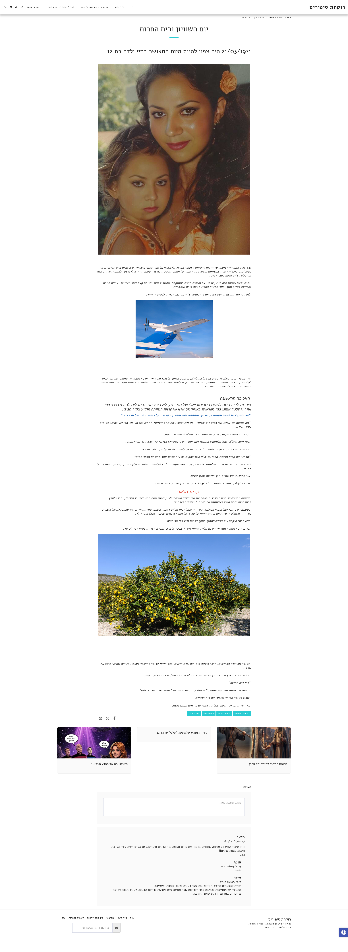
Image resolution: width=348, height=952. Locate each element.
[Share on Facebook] (114, 718)
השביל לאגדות (275, 17)
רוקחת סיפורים (242, 713)
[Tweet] (107, 718)
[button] (21, 7)
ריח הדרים (209, 713)
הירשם (65, 928)
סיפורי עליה (224, 713)
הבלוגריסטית (271, 927)
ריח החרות (194, 713)
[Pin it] (100, 718)
